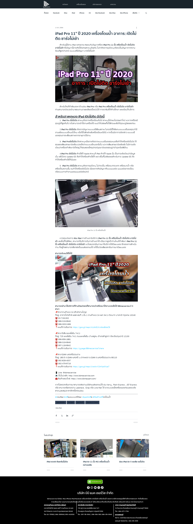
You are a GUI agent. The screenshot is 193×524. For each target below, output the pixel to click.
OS (90, 13)
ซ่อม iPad (59, 408)
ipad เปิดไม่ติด (61, 402)
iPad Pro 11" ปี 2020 (92, 402)
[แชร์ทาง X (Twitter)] (62, 416)
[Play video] (96, 278)
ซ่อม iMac (112, 13)
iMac (65, 13)
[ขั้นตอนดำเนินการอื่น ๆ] (136, 27)
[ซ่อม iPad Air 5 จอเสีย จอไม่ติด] (132, 448)
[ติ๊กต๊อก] (102, 487)
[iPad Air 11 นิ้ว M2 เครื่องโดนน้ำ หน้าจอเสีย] (96, 448)
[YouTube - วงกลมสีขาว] (95, 487)
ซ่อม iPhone (124, 13)
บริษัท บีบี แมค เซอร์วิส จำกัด (95, 493)
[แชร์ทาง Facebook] (56, 416)
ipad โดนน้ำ (80, 402)
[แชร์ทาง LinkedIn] (67, 416)
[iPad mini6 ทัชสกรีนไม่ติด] (60, 448)
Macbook (56, 13)
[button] (97, 4)
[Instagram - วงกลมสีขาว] (98, 487)
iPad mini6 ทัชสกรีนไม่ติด (57, 461)
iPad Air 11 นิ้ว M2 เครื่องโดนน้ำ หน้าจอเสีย (96, 463)
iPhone (81, 13)
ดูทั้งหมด (146, 435)
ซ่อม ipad (70, 402)
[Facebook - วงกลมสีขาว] (88, 487)
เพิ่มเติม (134, 13)
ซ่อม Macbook (100, 13)
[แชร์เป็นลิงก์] (73, 416)
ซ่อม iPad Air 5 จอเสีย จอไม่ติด (132, 461)
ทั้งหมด (46, 13)
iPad (73, 13)
